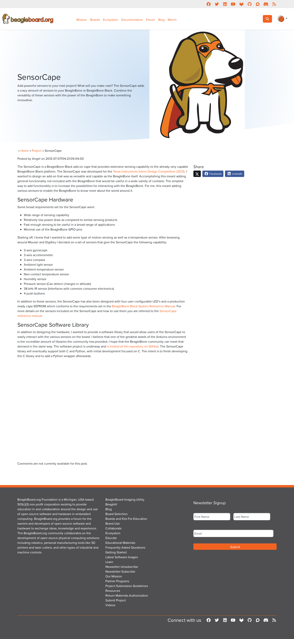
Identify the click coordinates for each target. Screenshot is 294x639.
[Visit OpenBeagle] (241, 4)
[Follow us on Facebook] (208, 4)
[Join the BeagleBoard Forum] (257, 4)
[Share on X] (197, 174)
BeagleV (111, 504)
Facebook (215, 174)
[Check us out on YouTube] (233, 4)
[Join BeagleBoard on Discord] (265, 4)
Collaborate (113, 528)
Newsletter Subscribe (120, 571)
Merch (172, 19)
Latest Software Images (121, 557)
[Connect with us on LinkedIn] (224, 4)
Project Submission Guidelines (126, 586)
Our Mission (113, 576)
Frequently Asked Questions (125, 547)
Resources (112, 590)
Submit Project (115, 600)
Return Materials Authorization (126, 595)
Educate (111, 538)
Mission (81, 19)
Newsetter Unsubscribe (121, 566)
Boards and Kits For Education (126, 518)
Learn (109, 562)
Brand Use (112, 523)
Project (37, 150)
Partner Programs (117, 581)
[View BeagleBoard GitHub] (249, 4)
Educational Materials (120, 542)
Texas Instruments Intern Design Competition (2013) (149, 171)
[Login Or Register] (282, 18)
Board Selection (116, 514)
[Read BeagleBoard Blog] (274, 4)
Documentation (132, 19)
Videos (110, 605)
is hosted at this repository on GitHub (132, 346)
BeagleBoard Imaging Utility (124, 499)
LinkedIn (236, 174)
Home (24, 150)
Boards (95, 19)
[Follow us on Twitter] (216, 4)
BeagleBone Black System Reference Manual (143, 306)
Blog (161, 19)
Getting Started (116, 552)
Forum (150, 19)
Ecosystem (110, 19)
